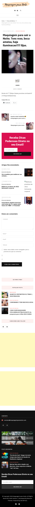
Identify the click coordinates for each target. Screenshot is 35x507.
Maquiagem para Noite (20, 496)
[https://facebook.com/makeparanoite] (3, 326)
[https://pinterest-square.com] (7, 326)
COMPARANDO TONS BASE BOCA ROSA (21, 302)
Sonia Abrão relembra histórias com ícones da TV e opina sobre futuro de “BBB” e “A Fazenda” (11, 204)
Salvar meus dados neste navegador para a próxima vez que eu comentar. (16, 250)
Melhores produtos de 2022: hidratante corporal (10, 187)
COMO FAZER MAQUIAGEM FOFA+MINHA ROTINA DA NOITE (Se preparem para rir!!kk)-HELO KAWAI (21, 312)
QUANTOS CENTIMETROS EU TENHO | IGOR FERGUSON (21, 295)
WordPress (24, 500)
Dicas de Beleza (20, 31)
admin (17, 85)
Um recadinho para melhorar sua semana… (12, 175)
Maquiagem (13, 292)
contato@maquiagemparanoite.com (15, 420)
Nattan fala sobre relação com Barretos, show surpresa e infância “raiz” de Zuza (20, 466)
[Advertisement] (17, 350)
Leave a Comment (17, 89)
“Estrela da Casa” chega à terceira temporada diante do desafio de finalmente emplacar (20, 457)
